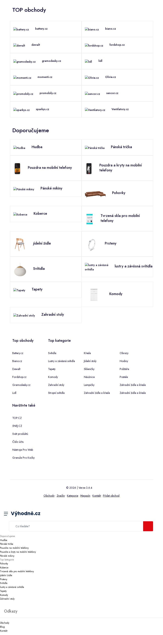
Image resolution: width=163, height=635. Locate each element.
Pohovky (4, 563)
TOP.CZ (17, 418)
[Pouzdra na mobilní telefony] (17, 168)
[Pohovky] (95, 193)
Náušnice (89, 377)
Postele (124, 377)
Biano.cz (17, 361)
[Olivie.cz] (92, 77)
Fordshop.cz (19, 377)
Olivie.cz (110, 77)
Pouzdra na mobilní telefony (14, 548)
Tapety (51, 369)
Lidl (14, 393)
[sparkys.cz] (21, 110)
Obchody (49, 496)
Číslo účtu (18, 442)
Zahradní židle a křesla (97, 393)
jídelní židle (6, 575)
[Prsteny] (92, 244)
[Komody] (94, 294)
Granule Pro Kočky (23, 458)
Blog (2, 627)
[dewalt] (19, 45)
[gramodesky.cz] (24, 61)
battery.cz (41, 29)
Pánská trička (6, 544)
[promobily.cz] (23, 93)
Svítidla (52, 353)
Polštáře (124, 369)
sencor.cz (112, 93)
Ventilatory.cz (120, 109)
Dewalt (16, 369)
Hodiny (124, 361)
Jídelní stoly (90, 361)
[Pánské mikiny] (23, 189)
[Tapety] (19, 290)
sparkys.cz (42, 109)
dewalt (35, 45)
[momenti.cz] (22, 77)
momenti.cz (45, 77)
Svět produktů (20, 434)
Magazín (85, 496)
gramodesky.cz (51, 61)
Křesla (87, 353)
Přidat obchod (111, 496)
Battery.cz (17, 353)
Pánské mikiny (7, 556)
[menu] (9, 514)
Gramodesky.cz (21, 385)
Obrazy (124, 353)
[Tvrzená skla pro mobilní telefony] (89, 219)
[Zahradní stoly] (24, 315)
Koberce (4, 567)
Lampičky (89, 385)
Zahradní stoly (56, 385)
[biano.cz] (92, 29)
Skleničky (89, 369)
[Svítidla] (20, 269)
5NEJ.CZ (17, 426)
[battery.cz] (21, 29)
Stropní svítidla (56, 393)
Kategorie (72, 496)
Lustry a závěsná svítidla (61, 361)
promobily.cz (48, 93)
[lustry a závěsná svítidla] (97, 267)
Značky (61, 496)
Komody (53, 377)
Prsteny (3, 579)
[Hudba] (19, 148)
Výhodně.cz (25, 513)
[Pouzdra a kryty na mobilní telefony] (89, 168)
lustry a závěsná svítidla (12, 587)
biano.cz (110, 29)
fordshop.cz (117, 45)
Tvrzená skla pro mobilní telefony (17, 571)
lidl (100, 61)
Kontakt (96, 496)
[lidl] (88, 61)
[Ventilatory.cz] (95, 110)
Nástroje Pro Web (22, 450)
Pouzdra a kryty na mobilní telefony (18, 552)
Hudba (3, 540)
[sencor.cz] (92, 93)
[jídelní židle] (20, 244)
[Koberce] (20, 214)
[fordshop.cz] (94, 45)
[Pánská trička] (95, 148)
